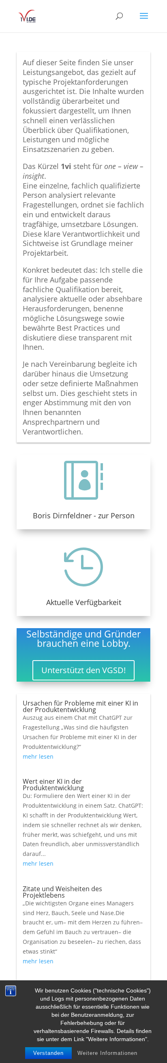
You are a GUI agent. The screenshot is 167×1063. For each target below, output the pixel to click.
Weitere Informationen (107, 1053)
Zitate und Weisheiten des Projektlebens (62, 892)
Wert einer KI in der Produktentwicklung (53, 784)
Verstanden (48, 1053)
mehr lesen (38, 756)
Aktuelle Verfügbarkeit (83, 602)
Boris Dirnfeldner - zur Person (84, 515)
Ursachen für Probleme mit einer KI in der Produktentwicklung (80, 706)
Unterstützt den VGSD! (83, 670)
